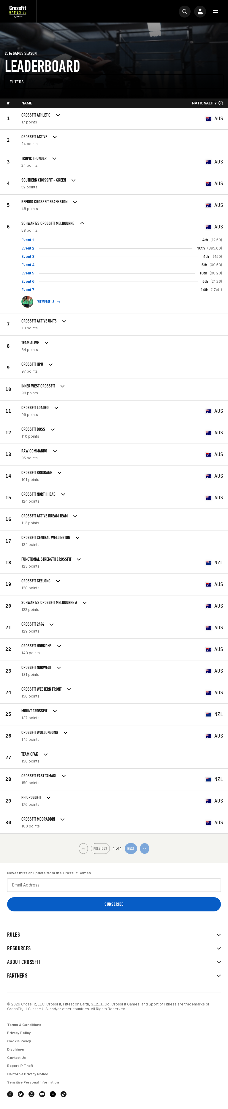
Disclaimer (16, 1049)
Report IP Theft (20, 1066)
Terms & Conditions (24, 1025)
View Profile (46, 302)
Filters (17, 82)
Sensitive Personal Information (33, 1082)
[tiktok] (63, 1094)
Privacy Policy (19, 1033)
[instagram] (31, 1094)
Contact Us (16, 1058)
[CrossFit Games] (18, 11)
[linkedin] (53, 1094)
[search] (185, 12)
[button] (215, 12)
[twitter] (21, 1094)
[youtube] (42, 1094)
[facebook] (10, 1094)
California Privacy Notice (27, 1074)
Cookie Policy (19, 1041)
